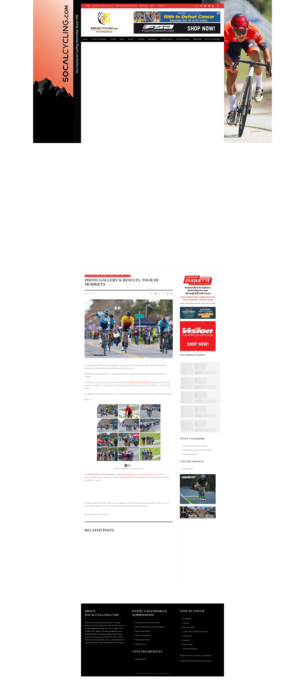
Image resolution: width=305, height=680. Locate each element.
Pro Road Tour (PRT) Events (126, 477)
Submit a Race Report (142, 640)
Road (114, 276)
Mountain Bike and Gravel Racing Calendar (197, 450)
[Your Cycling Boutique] (198, 512)
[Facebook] (197, 6)
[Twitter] (209, 6)
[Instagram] (205, 6)
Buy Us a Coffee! (189, 627)
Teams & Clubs (124, 276)
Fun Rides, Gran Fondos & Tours (101, 477)
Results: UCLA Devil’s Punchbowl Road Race (109, 159)
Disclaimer (186, 640)
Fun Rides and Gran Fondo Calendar (195, 446)
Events (88, 276)
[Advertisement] (198, 535)
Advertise (186, 623)
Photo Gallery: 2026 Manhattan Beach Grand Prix (96, 566)
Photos (101, 276)
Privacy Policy (188, 644)
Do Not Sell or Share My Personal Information (196, 661)
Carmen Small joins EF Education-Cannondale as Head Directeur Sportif (126, 131)
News (94, 276)
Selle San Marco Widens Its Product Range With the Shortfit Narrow (124, 244)
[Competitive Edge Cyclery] (198, 489)
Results (87, 400)
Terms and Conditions (190, 649)
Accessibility (187, 619)
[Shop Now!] (198, 336)
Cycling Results (188, 469)
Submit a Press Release (143, 635)
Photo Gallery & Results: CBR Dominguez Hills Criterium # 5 (157, 566)
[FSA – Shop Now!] (177, 28)
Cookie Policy (187, 636)
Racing (108, 276)
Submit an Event (140, 644)
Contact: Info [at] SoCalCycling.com (195, 631)
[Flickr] (201, 6)
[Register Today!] (198, 313)
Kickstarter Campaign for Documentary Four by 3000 (114, 74)
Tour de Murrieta (138, 365)
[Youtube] (213, 6)
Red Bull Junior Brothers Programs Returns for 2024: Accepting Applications (128, 216)
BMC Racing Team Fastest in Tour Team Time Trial (113, 188)
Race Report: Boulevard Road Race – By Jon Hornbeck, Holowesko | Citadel (127, 103)
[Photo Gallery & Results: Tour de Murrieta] (129, 328)
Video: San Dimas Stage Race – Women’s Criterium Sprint (116, 46)
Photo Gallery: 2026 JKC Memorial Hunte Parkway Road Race (97, 597)
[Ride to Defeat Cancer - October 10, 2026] (177, 17)
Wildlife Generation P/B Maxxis (140, 382)
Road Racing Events (130, 474)
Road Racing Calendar (190, 454)
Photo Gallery (91, 514)
